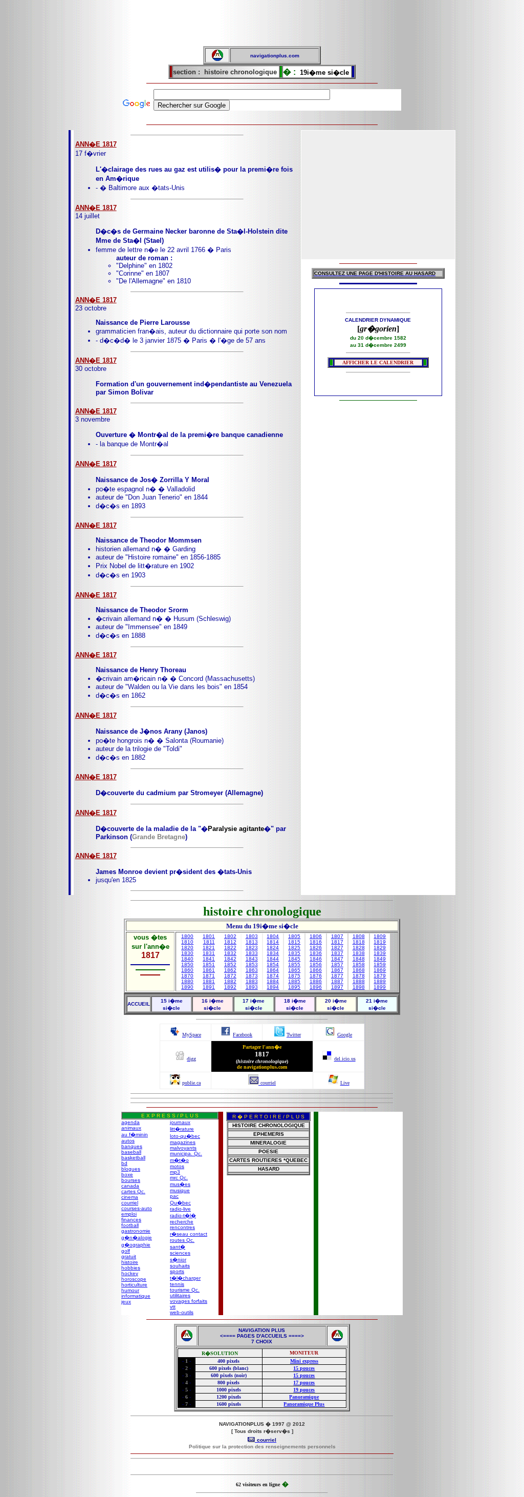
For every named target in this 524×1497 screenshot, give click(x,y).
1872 (230, 976)
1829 (380, 947)
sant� (177, 1247)
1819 (380, 942)
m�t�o (179, 1160)
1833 (252, 953)
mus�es (180, 1184)
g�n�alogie (136, 1237)
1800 (187, 936)
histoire (129, 1262)
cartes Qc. (133, 1191)
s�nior (178, 1259)
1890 (187, 987)
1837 (337, 953)
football (130, 1225)
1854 (273, 964)
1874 (273, 976)
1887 (337, 981)
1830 (187, 953)
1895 (294, 987)
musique (180, 1190)
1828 (359, 947)
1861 (209, 970)
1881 (209, 981)
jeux (126, 1301)
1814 (273, 942)
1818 (359, 942)
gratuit (128, 1256)
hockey (129, 1273)
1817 (337, 942)
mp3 (175, 1172)
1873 (252, 976)
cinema (129, 1197)
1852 (230, 964)
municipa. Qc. (186, 1153)
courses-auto (136, 1208)
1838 (359, 953)
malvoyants (183, 1148)
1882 (230, 981)
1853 (252, 964)
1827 (337, 947)
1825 (294, 947)
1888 (359, 981)
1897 (337, 987)
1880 (187, 981)
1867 (337, 970)
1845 (294, 959)
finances (131, 1219)
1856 (316, 964)
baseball (131, 1152)
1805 (294, 936)
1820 (187, 947)
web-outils (181, 1312)
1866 (316, 970)
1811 (209, 942)
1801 (209, 936)
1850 (187, 964)
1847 (337, 959)
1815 (294, 942)
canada (130, 1186)
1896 (316, 987)
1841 (209, 959)
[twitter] (279, 1033)
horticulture (134, 1284)
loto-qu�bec (185, 1136)
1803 (252, 936)
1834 (273, 953)
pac (174, 1196)
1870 (187, 976)
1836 (316, 953)
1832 (230, 953)
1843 (252, 959)
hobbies (130, 1268)
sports (177, 1271)
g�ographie (135, 1245)
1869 (380, 970)
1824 (273, 947)
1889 (380, 981)
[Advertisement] (262, 23)
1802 (230, 936)
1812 (230, 942)
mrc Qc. (179, 1177)
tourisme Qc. (185, 1290)
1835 (294, 953)
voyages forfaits (188, 1301)
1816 (316, 942)
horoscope (133, 1279)
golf (125, 1251)
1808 (359, 936)
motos (177, 1166)
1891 (209, 987)
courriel (129, 1202)
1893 (252, 987)
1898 (359, 987)
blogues (130, 1169)
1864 (273, 970)
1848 (359, 959)
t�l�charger (185, 1278)
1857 (337, 964)
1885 (294, 981)
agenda (130, 1122)
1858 (359, 964)
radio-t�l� (183, 1215)
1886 (316, 981)
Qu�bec (180, 1202)
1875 (294, 976)
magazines (182, 1142)
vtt (173, 1306)
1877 (337, 976)
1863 (252, 970)
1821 (209, 947)
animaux (131, 1128)
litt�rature (182, 1129)
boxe (127, 1174)
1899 (380, 987)
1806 (316, 936)
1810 (187, 942)
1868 (359, 970)
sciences (180, 1253)
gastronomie (135, 1231)
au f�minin (134, 1134)
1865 (294, 970)
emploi (129, 1214)
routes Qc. (182, 1240)
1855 (294, 964)
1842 (230, 959)
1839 (380, 953)
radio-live (180, 1209)
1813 (252, 942)
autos (128, 1140)
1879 (380, 976)
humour (130, 1290)
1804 (273, 936)
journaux (180, 1122)
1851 (209, 964)
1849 (380, 959)
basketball (133, 1157)
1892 (230, 987)
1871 (209, 976)
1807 (337, 936)
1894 (273, 987)
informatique (135, 1296)
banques (131, 1146)
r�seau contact (188, 1234)
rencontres (182, 1227)
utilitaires (180, 1295)
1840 (187, 959)
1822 (230, 947)
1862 (230, 970)
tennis (177, 1284)
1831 (209, 953)
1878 (359, 976)
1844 (273, 959)
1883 (252, 981)
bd (124, 1163)
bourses (130, 1180)
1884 (273, 981)
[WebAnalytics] (262, 1467)
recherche (181, 1221)
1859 (380, 964)
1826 (316, 947)
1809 (380, 936)
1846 (316, 959)
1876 (316, 976)
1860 (187, 970)
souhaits (180, 1266)
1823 (252, 947)
